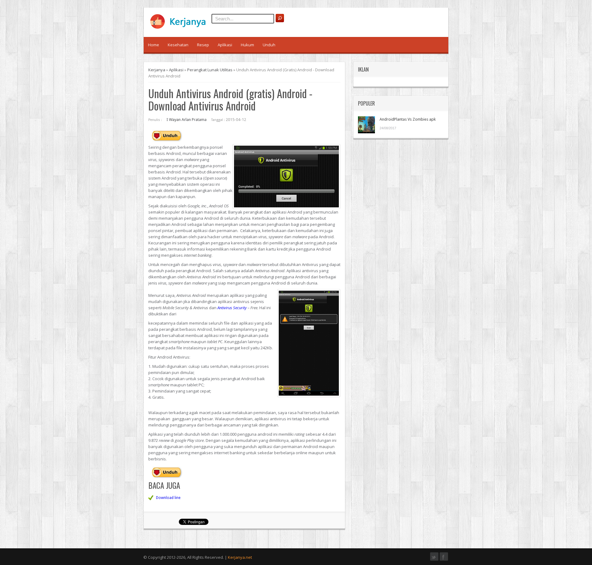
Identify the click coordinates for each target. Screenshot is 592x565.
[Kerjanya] (181, 27)
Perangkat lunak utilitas (209, 70)
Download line (168, 498)
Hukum (247, 45)
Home (153, 45)
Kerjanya (156, 70)
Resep (203, 45)
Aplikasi (225, 45)
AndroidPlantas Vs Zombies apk (408, 119)
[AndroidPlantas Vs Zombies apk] (366, 124)
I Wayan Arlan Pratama (186, 119)
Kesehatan (178, 45)
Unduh (269, 45)
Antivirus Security (232, 307)
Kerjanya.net (240, 557)
